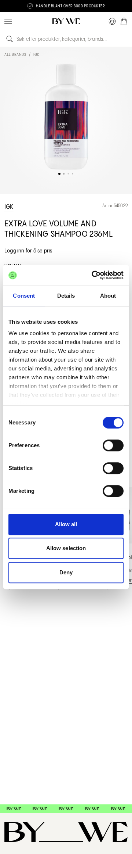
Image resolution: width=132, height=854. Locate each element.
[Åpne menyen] (8, 21)
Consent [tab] (24, 296)
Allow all (66, 524)
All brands (15, 55)
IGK (36, 55)
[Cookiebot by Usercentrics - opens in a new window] (93, 275)
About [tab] (108, 296)
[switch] (113, 445)
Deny (66, 572)
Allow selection (66, 548)
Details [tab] (66, 296)
